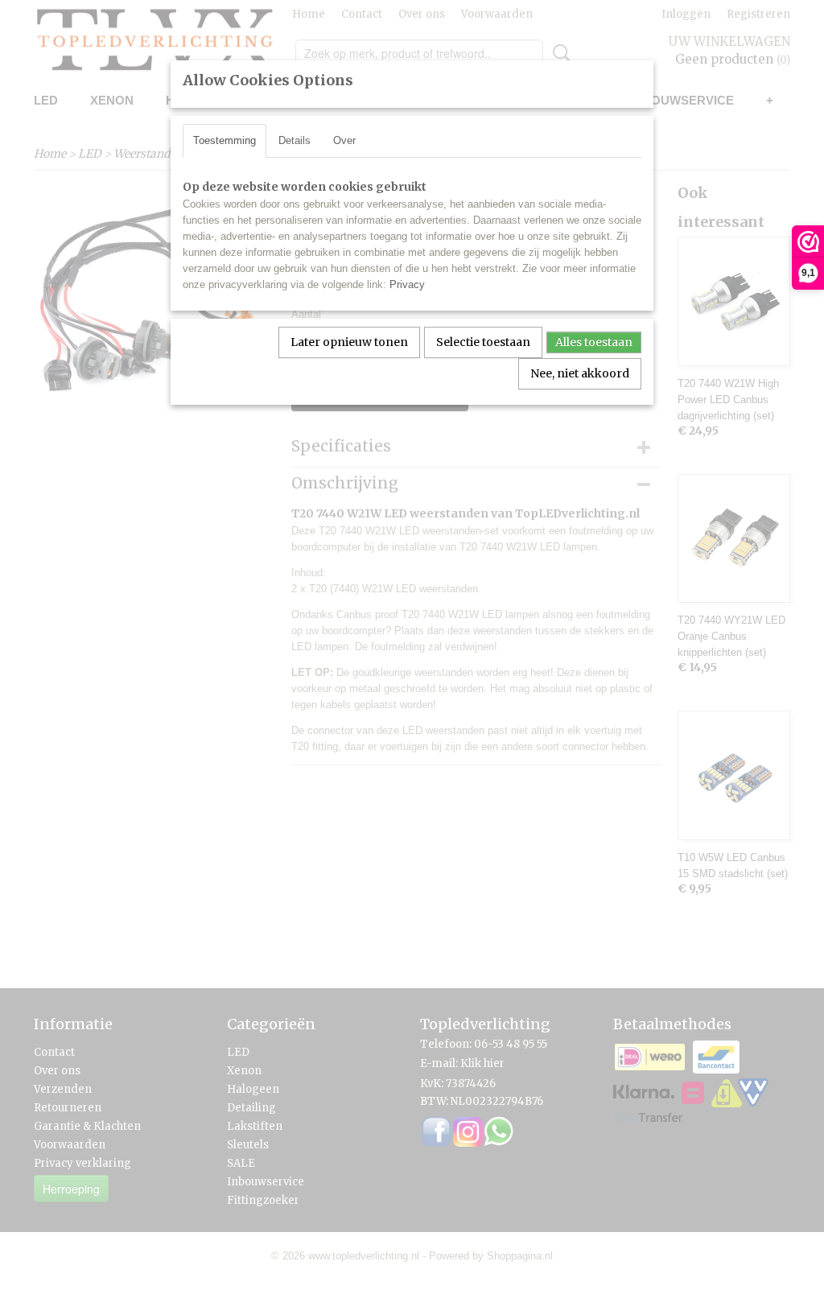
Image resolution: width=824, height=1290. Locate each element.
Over (344, 140)
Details (294, 140)
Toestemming (224, 140)
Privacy (407, 284)
